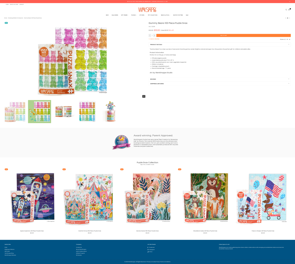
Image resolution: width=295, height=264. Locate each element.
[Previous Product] (285, 18)
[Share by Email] (289, 39)
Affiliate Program (80, 253)
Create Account (14, 4)
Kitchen (142, 15)
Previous (5, 60)
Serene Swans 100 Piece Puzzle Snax (147, 231)
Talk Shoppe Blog (9, 253)
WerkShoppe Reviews (10, 255)
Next (145, 60)
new (6, 169)
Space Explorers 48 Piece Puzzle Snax (32, 231)
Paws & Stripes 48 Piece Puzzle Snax (263, 231)
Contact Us (79, 247)
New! (107, 15)
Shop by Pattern (178, 15)
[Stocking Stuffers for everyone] (288, 18)
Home (5, 18)
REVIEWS (153, 79)
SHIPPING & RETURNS (157, 84)
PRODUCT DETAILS (156, 44)
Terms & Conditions (165, 261)
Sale (187, 15)
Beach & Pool (165, 15)
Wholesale (79, 255)
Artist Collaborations (81, 251)
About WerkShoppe (81, 249)
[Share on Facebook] (285, 39)
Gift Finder (124, 15)
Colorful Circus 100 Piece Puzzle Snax (89, 231)
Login (7, 4)
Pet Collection (152, 15)
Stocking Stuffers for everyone (15, 18)
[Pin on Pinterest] (287, 39)
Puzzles (133, 15)
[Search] (286, 9)
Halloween (115, 15)
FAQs (6, 247)
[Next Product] (289, 18)
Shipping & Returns (9, 249)
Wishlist (22, 4)
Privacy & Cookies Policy (153, 261)
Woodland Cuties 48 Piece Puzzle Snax (205, 231)
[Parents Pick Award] (121, 142)
